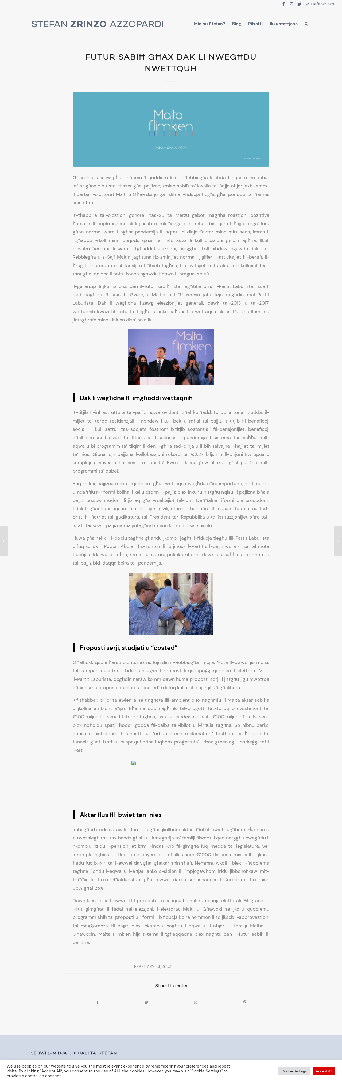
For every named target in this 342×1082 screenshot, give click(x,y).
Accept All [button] (324, 1071)
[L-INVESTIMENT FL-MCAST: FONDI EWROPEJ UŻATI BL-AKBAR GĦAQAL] (338, 541)
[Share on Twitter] (146, 1002)
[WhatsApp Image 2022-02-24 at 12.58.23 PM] (171, 129)
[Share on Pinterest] (244, 1002)
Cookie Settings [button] (294, 1071)
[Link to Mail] (308, 4)
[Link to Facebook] (283, 4)
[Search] (306, 24)
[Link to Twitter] (299, 4)
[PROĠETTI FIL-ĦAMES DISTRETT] (4, 541)
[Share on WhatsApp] (195, 1002)
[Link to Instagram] (291, 4)
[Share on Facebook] (97, 1002)
